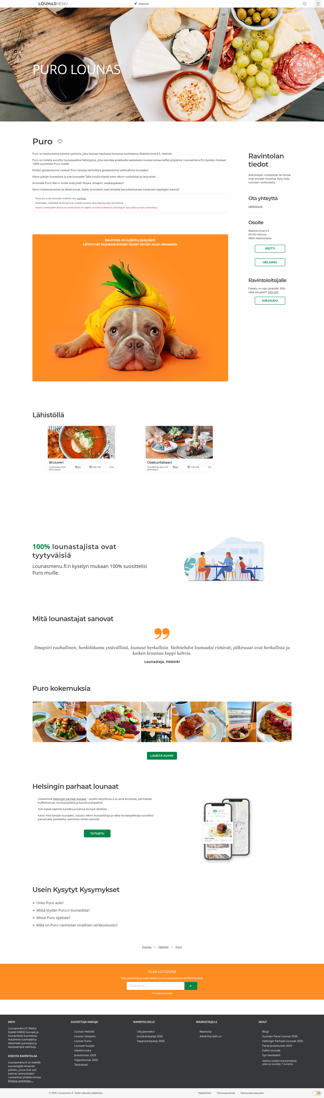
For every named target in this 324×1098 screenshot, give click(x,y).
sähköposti (255, 206)
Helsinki (270, 262)
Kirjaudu (270, 300)
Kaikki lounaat (271, 1050)
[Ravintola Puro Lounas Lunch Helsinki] (60, 722)
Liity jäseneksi (145, 1031)
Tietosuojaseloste (164, 993)
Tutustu (97, 833)
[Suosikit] (304, 4)
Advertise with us (211, 1036)
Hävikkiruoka (82, 1050)
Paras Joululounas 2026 (277, 1046)
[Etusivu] (53, 3)
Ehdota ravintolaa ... (20, 1081)
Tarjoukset (81, 1064)
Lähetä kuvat (162, 755)
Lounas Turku (83, 1041)
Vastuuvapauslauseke (252, 1093)
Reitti (270, 248)
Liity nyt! (273, 292)
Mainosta (206, 1031)
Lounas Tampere (85, 1036)
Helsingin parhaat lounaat (69, 799)
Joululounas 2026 (85, 1055)
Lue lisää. (81, 198)
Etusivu (147, 947)
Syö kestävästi (271, 1055)
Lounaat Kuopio (84, 1046)
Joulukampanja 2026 (150, 1036)
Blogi (265, 1031)
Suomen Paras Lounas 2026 (280, 1036)
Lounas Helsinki (84, 1031)
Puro (179, 947)
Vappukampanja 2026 (151, 1041)
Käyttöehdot (204, 1093)
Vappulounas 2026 (86, 1060)
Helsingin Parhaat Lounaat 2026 (282, 1041)
